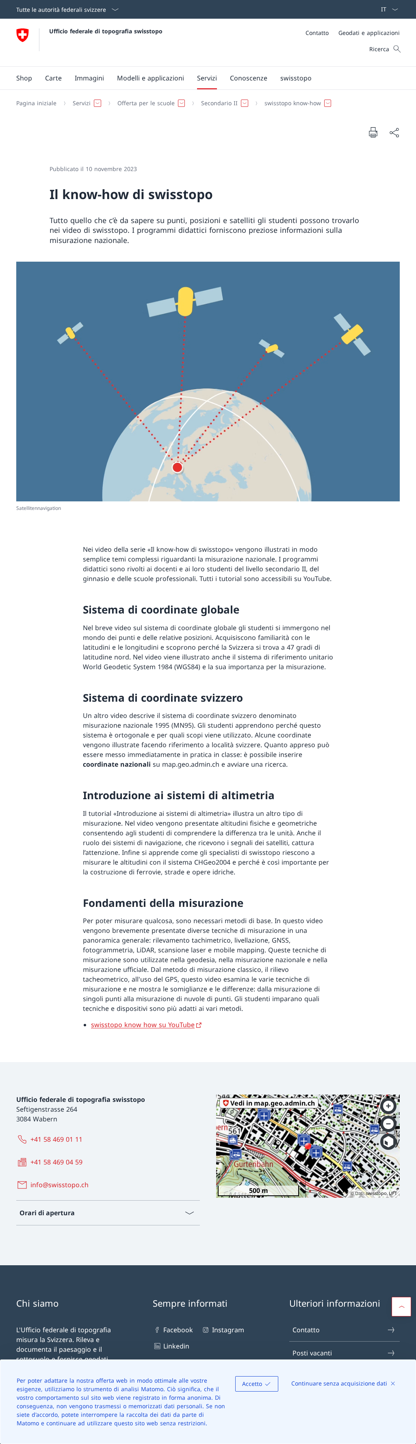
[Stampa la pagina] (373, 132)
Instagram (228, 1329)
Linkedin (176, 1346)
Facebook (178, 1329)
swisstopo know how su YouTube (143, 1024)
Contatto (306, 1329)
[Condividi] (394, 132)
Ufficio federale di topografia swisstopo (105, 31)
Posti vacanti (312, 1353)
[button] (53, 78)
